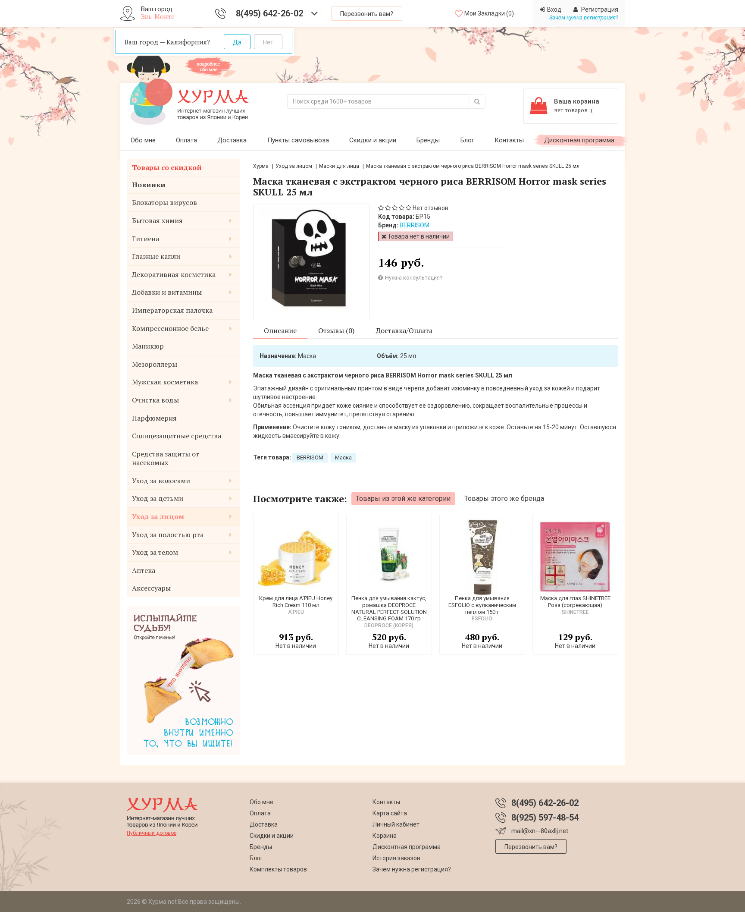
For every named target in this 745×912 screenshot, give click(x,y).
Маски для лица (339, 166)
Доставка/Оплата (404, 330)
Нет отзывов (430, 207)
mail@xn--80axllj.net (539, 831)
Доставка (232, 140)
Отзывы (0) (336, 330)
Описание (280, 330)
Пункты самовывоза (298, 140)
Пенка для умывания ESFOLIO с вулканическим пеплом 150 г (482, 605)
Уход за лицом (293, 166)
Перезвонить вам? (366, 13)
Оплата (186, 140)
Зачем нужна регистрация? (583, 17)
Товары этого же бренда (504, 498)
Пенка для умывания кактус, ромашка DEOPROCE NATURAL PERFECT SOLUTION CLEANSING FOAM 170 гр (389, 608)
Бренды (428, 140)
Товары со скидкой (167, 167)
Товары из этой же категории (403, 498)
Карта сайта (389, 813)
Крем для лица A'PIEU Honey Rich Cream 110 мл (295, 601)
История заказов (396, 858)
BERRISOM (414, 225)
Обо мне (143, 140)
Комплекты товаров (278, 869)
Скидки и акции (372, 140)
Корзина (384, 835)
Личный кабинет (395, 824)
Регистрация (599, 9)
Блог (467, 140)
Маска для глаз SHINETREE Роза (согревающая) (575, 601)
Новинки (149, 184)
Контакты (509, 140)
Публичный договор (151, 833)
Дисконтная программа (579, 140)
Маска (343, 457)
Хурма (261, 166)
